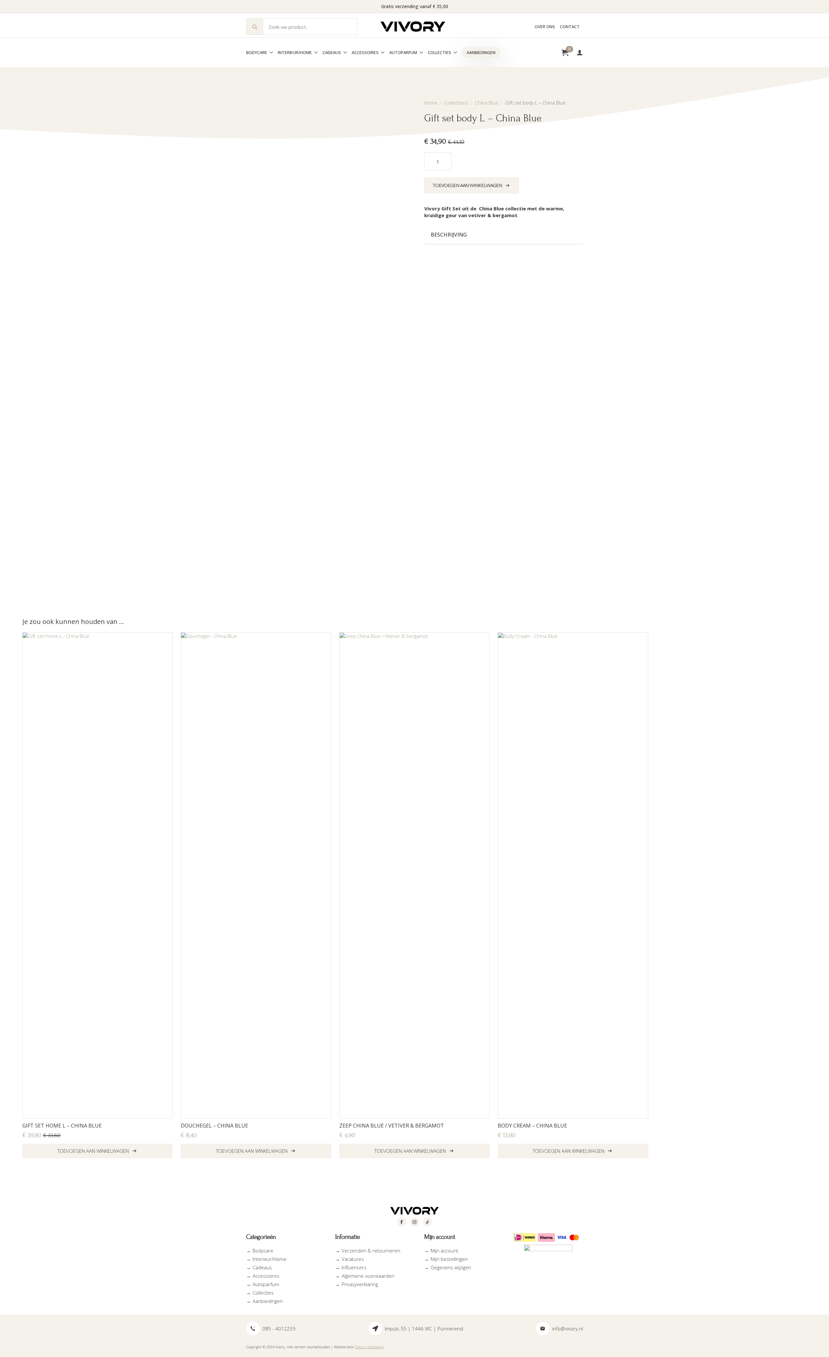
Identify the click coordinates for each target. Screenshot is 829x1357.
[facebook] (401, 1222)
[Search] (254, 26)
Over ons (545, 27)
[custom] (427, 1222)
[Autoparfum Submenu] (420, 52)
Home (430, 102)
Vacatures (353, 1259)
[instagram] (414, 1222)
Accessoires (365, 52)
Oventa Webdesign (369, 1346)
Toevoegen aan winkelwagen (467, 185)
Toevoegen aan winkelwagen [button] (93, 1151)
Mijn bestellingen (449, 1259)
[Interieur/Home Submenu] (315, 52)
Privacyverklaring (360, 1284)
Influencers (354, 1267)
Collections (456, 102)
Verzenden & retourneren (371, 1250)
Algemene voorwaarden (368, 1276)
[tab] (448, 234)
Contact (570, 27)
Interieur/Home (295, 52)
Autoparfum (403, 52)
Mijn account (444, 1250)
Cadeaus (332, 52)
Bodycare (256, 52)
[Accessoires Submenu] (381, 52)
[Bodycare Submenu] (270, 52)
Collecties (439, 52)
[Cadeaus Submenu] (344, 52)
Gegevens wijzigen (451, 1267)
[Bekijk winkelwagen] (565, 52)
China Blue (486, 102)
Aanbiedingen (481, 52)
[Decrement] (429, 161)
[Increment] (446, 161)
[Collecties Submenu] (454, 52)
